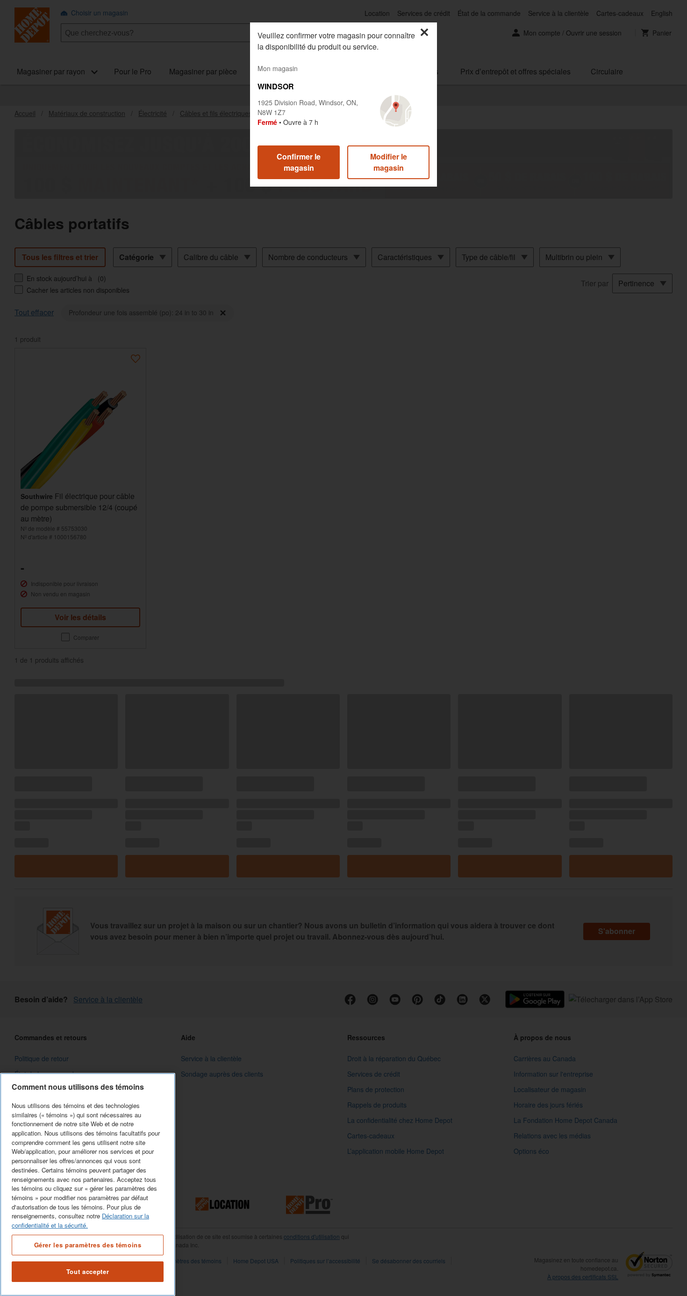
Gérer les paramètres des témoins (88, 1244)
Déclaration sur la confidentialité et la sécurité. (80, 1220)
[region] (87, 1184)
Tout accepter (87, 1271)
